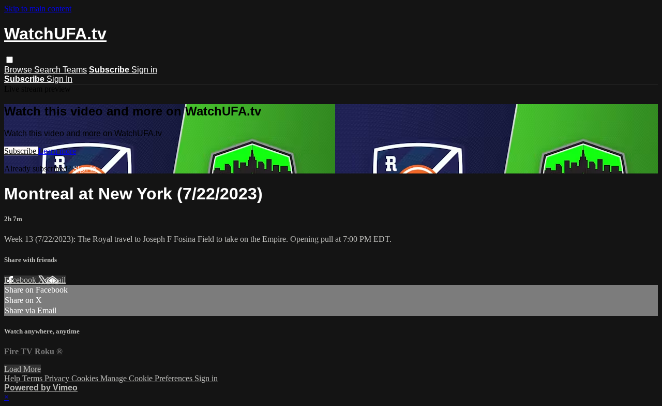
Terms (33, 378)
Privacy (57, 378)
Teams (75, 69)
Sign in (144, 69)
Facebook (21, 280)
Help (13, 378)
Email (56, 280)
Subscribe (21, 151)
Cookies (85, 378)
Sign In (59, 79)
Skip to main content (37, 8)
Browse (19, 69)
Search (48, 69)
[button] (9, 59)
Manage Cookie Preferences (147, 378)
